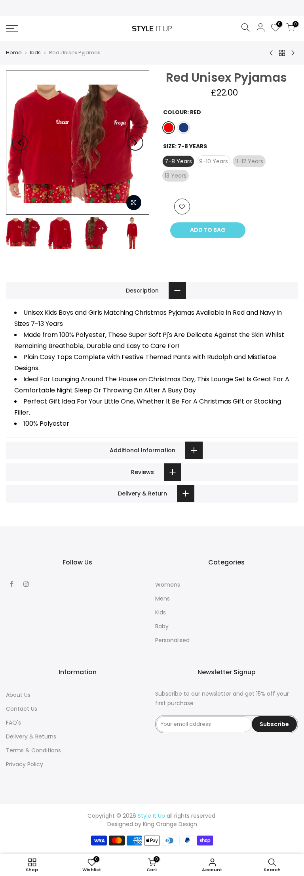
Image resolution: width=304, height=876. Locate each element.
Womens (167, 585)
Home (14, 52)
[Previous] (20, 143)
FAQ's (13, 723)
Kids (35, 52)
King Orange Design (170, 824)
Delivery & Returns (31, 736)
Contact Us (21, 709)
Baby (162, 626)
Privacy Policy (24, 764)
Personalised (172, 640)
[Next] (135, 143)
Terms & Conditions (33, 750)
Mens (162, 598)
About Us (18, 695)
